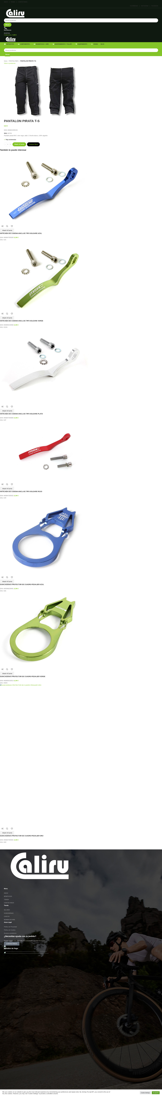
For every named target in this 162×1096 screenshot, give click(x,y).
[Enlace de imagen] (39, 865)
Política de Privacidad (10, 927)
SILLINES (7, 910)
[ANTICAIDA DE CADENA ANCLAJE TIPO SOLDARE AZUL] (45, 188)
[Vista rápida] (7, 226)
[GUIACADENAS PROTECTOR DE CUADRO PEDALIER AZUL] (45, 537)
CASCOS (6, 916)
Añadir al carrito (19, 144)
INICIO (6, 893)
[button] (7, 230)
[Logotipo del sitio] (15, 13)
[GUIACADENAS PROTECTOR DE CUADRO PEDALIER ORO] (77, 755)
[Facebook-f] (16, 884)
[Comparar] (2, 226)
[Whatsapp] (6, 884)
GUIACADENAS (8, 913)
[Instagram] (11, 884)
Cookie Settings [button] (145, 1092)
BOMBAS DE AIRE (9, 919)
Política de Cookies (9, 930)
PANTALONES (13, 61)
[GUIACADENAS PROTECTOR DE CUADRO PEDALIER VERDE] (45, 629)
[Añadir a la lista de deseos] (11, 226)
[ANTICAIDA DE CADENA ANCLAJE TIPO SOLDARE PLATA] (45, 366)
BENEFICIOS (8, 896)
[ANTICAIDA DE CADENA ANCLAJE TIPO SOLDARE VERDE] (45, 276)
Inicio (5, 61)
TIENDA (6, 899)
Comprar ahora (33, 144)
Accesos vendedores (10, 933)
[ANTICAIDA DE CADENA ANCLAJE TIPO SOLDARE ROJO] (45, 451)
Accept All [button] (156, 1092)
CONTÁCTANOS (9, 903)
